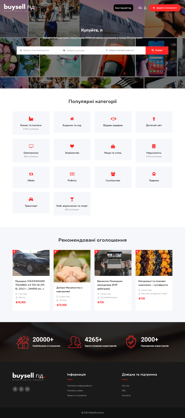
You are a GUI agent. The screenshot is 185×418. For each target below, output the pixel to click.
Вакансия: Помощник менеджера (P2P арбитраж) (110, 285)
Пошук (158, 50)
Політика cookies (75, 390)
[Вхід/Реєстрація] (145, 8)
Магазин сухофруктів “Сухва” (155, 294)
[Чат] (140, 8)
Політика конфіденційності (79, 386)
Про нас (125, 386)
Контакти (126, 395)
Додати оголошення (167, 8)
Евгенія (63, 300)
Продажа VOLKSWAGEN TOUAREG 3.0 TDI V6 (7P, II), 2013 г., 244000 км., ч (30, 285)
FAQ (124, 390)
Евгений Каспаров (109, 297)
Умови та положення (77, 395)
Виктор (22, 297)
